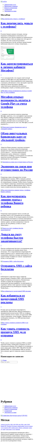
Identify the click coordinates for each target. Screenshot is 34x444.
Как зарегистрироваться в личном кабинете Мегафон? (17, 67)
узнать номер (9, 429)
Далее (5, 360)
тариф (4, 429)
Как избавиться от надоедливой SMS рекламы (13, 299)
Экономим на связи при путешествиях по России (17, 168)
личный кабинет (21, 426)
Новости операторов (10, 8)
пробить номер (14, 427)
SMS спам (18, 424)
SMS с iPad (13, 424)
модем (26, 426)
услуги (13, 429)
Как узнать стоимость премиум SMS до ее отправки (15, 332)
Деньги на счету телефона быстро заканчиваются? (12, 238)
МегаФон (9, 426)
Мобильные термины (11, 6)
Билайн (2, 426)
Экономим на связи (10, 11)
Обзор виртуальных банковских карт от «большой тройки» (14, 137)
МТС (5, 426)
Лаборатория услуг (10, 4)
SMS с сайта (24, 424)
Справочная (8, 9)
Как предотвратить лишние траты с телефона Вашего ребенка (13, 201)
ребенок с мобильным (23, 427)
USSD (28, 424)
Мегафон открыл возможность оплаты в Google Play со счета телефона (15, 101)
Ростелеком (14, 426)
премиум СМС (7, 427)
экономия (18, 429)
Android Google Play (5, 424)
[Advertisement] (17, 381)
